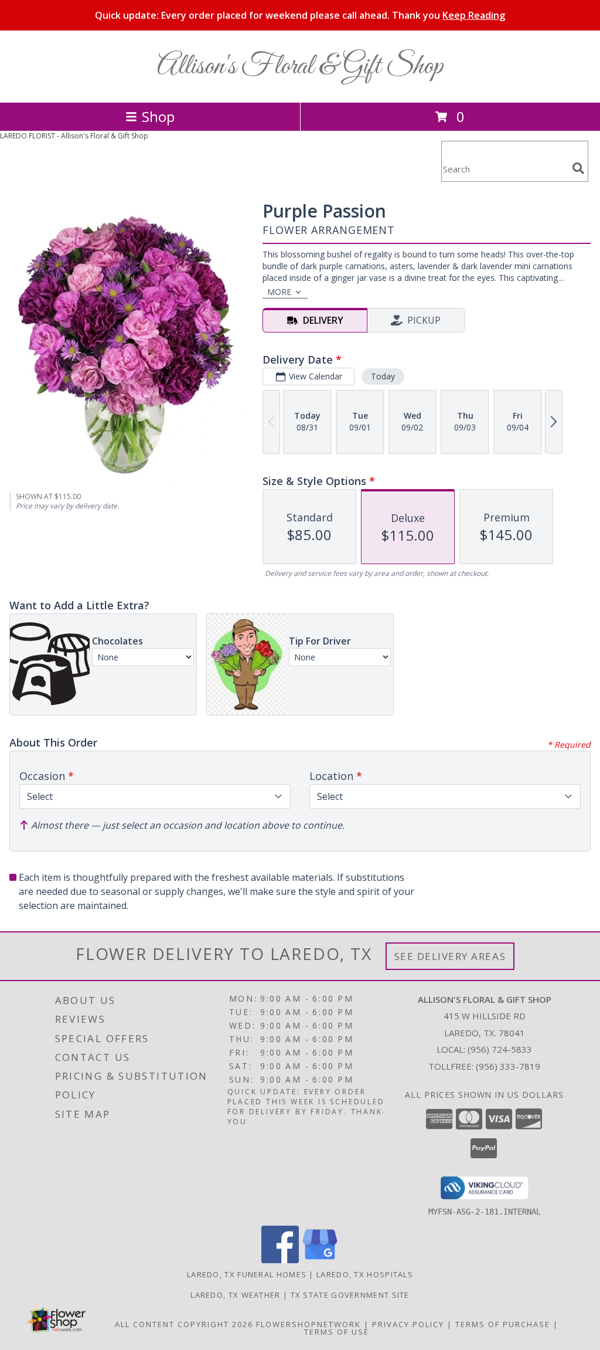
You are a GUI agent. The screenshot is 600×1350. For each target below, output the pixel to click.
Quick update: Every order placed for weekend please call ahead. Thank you (300, 15)
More (279, 291)
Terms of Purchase (502, 1324)
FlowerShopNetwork (308, 1324)
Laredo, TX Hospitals (364, 1274)
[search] (578, 168)
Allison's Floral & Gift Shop (300, 66)
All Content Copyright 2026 (184, 1324)
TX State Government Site (350, 1295)
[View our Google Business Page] (320, 1260)
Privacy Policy (408, 1324)
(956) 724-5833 (500, 1049)
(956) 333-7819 (508, 1066)
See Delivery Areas (450, 956)
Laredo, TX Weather (235, 1295)
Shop (158, 116)
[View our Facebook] (280, 1260)
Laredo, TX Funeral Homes (246, 1274)
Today (383, 376)
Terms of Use (336, 1332)
